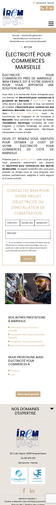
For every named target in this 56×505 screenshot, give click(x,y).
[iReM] (28, 17)
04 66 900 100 (28, 458)
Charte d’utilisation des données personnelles (26, 501)
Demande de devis (28, 30)
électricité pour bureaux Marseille (27, 345)
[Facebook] (47, 8)
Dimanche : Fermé (28, 462)
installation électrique (25, 113)
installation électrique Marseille (26, 341)
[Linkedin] (51, 8)
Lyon (12, 374)
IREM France (39, 100)
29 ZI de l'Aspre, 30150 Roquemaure (28, 453)
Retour (28, 47)
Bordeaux (15, 370)
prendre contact (27, 159)
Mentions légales (27, 498)
